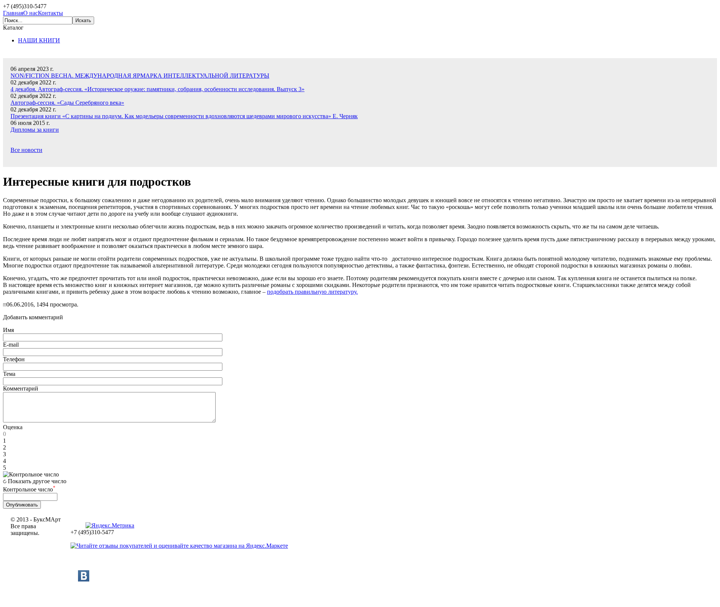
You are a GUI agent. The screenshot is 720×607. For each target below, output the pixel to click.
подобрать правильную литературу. (312, 291)
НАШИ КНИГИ (39, 40)
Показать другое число (37, 481)
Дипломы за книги (34, 129)
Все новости (26, 150)
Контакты (50, 13)
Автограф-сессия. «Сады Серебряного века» (67, 102)
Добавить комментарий (33, 317)
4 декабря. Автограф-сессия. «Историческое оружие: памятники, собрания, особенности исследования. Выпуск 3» (157, 89)
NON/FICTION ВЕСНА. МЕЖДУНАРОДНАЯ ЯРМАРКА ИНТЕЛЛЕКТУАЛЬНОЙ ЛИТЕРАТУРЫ (139, 75)
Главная (13, 13)
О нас (30, 13)
